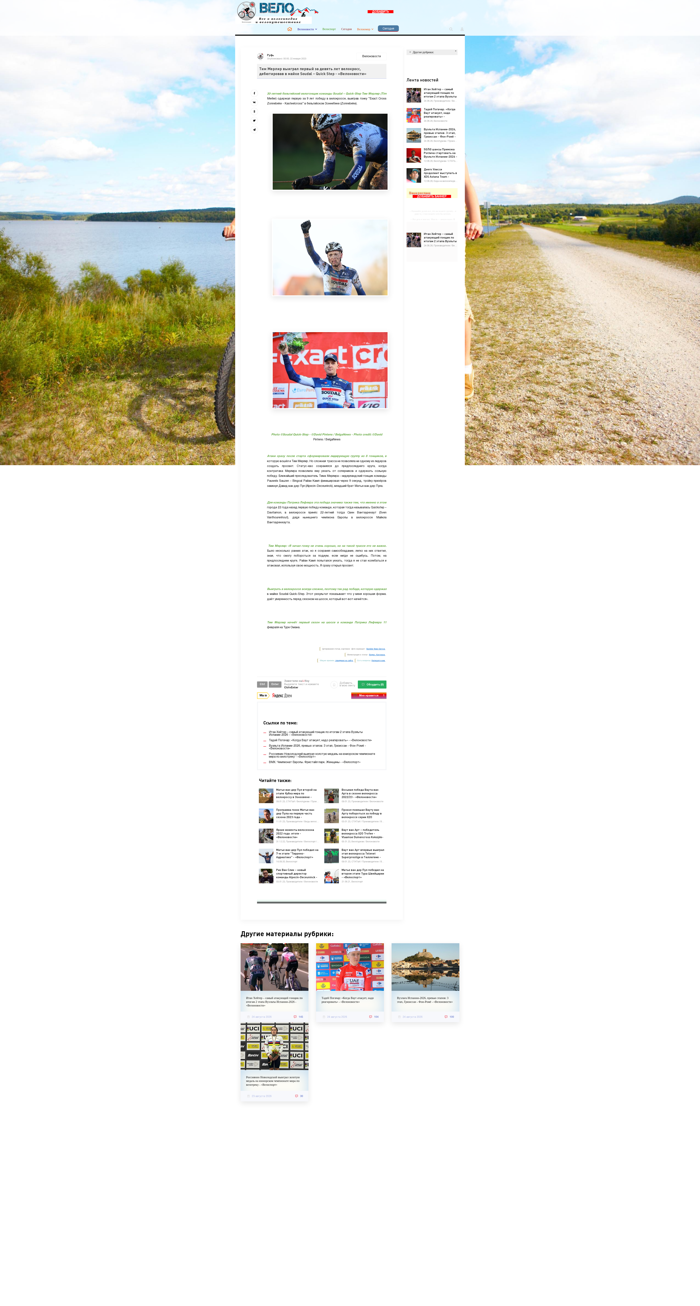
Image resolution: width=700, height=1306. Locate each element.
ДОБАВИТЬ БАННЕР (380, 12)
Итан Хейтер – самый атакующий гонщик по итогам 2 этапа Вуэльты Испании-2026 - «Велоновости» (274, 1001)
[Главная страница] (289, 29)
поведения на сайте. (344, 660)
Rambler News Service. (375, 649)
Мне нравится (371, 696)
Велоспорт (329, 29)
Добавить (347, 684)
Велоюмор (363, 29)
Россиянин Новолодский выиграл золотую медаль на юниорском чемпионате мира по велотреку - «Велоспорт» (273, 1081)
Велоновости (306, 29)
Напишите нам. (378, 660)
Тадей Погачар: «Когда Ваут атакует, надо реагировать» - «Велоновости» (348, 999)
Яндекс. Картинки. (377, 655)
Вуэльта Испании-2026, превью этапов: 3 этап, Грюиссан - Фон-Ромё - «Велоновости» (425, 999)
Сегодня (346, 29)
